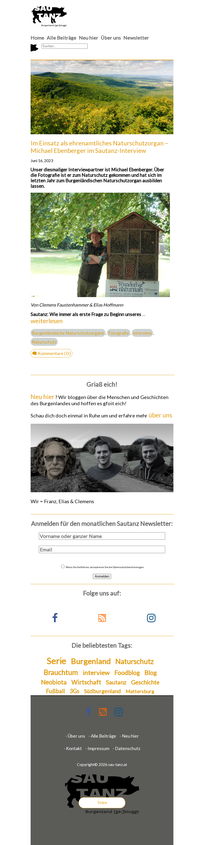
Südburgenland (102, 691)
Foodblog (127, 672)
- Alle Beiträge (102, 736)
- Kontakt (73, 748)
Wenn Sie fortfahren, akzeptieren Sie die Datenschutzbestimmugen (104, 567)
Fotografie (118, 333)
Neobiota (54, 682)
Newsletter (136, 38)
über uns (160, 415)
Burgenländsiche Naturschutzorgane (68, 333)
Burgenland (91, 661)
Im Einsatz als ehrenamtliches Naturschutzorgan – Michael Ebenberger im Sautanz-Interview (99, 146)
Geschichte (145, 682)
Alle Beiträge (61, 38)
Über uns (111, 38)
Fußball (55, 691)
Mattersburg (140, 691)
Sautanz (116, 682)
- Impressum (97, 748)
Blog (151, 672)
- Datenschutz (126, 748)
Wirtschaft (86, 682)
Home (37, 38)
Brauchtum (61, 672)
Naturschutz (44, 342)
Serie (56, 660)
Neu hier (88, 38)
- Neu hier (129, 736)
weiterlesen (47, 320)
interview (142, 333)
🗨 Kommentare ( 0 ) (51, 353)
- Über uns (75, 736)
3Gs (74, 691)
